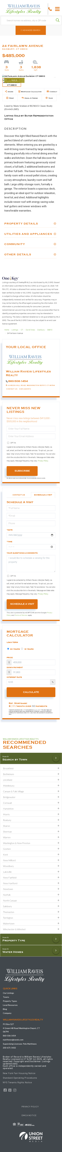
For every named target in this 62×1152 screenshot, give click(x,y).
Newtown (8, 889)
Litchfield (7, 779)
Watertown (8, 923)
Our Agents (25, 389)
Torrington (8, 917)
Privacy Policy (43, 461)
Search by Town (14, 759)
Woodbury (8, 866)
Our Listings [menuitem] (8, 993)
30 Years (15, 649)
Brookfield (8, 768)
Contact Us (11, 389)
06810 (49, 330)
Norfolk (7, 894)
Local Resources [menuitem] (10, 1005)
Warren (7, 837)
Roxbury (7, 820)
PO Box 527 (8, 1024)
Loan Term (12, 642)
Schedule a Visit (43, 495)
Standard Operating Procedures (20, 1078)
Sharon (6, 825)
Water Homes (12, 952)
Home (6, 330)
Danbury (41, 330)
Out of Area (30, 330)
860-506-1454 (18, 381)
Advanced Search (31, 30)
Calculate (31, 692)
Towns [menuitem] (6, 997)
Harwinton (8, 808)
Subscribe (22, 471)
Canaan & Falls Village (13, 791)
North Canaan (10, 900)
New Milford (9, 860)
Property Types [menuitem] (10, 1001)
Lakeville (7, 871)
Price (10, 658)
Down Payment (15, 667)
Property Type (13, 940)
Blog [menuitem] (5, 1009)
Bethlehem (8, 774)
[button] (57, 20)
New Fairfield (9, 877)
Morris (6, 814)
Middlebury (8, 785)
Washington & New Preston (16, 843)
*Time (9, 542)
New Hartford (10, 883)
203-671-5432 (9, 1047)
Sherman (7, 831)
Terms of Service (21, 615)
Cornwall (7, 802)
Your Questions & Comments (22, 553)
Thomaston (8, 912)
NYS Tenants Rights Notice (17, 1082)
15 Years (29, 649)
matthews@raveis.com (13, 1039)
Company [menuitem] (7, 1013)
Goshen (7, 848)
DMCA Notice (29, 1115)
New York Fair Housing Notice (19, 1073)
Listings (15, 330)
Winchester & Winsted (14, 929)
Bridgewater (9, 797)
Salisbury (7, 906)
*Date (10, 530)
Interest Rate (14, 677)
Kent (5, 854)
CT (22, 330)
